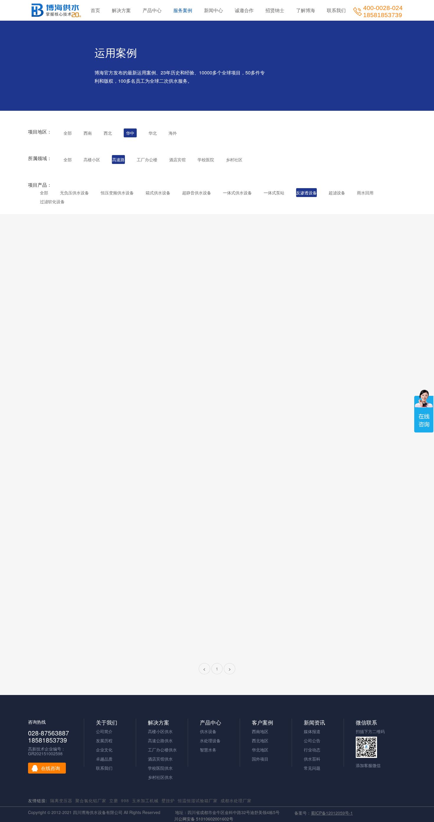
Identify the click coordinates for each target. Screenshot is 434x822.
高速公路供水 (160, 740)
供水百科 (312, 759)
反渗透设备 (306, 193)
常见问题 (312, 768)
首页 (95, 10)
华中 (130, 133)
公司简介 (104, 731)
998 (125, 800)
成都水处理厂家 (236, 800)
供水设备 (208, 731)
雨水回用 (365, 193)
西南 (88, 133)
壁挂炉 (168, 800)
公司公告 (312, 740)
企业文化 (104, 750)
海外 (173, 133)
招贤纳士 (274, 10)
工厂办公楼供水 (162, 750)
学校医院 (206, 159)
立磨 (113, 800)
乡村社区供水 (160, 777)
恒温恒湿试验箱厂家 (198, 800)
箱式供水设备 (158, 193)
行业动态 (312, 750)
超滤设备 (337, 193)
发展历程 (104, 740)
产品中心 (152, 10)
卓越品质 (104, 759)
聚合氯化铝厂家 (90, 800)
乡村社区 (234, 159)
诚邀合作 (244, 10)
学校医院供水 (160, 768)
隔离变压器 (61, 800)
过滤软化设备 (52, 201)
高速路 (118, 159)
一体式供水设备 (237, 193)
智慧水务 (208, 750)
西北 (108, 133)
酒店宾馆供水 (160, 759)
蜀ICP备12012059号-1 (332, 813)
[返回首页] (56, 10)
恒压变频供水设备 (117, 193)
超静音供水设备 (196, 193)
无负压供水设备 (74, 193)
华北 (153, 133)
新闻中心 (213, 10)
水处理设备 (210, 740)
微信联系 (366, 722)
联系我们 (336, 10)
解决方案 (121, 10)
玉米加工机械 (145, 800)
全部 (67, 133)
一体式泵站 (274, 193)
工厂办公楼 (147, 159)
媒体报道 (312, 731)
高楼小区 (92, 159)
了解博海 (305, 10)
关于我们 (106, 722)
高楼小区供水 (160, 731)
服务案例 (182, 10)
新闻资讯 (314, 722)
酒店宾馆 (177, 159)
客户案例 (262, 722)
